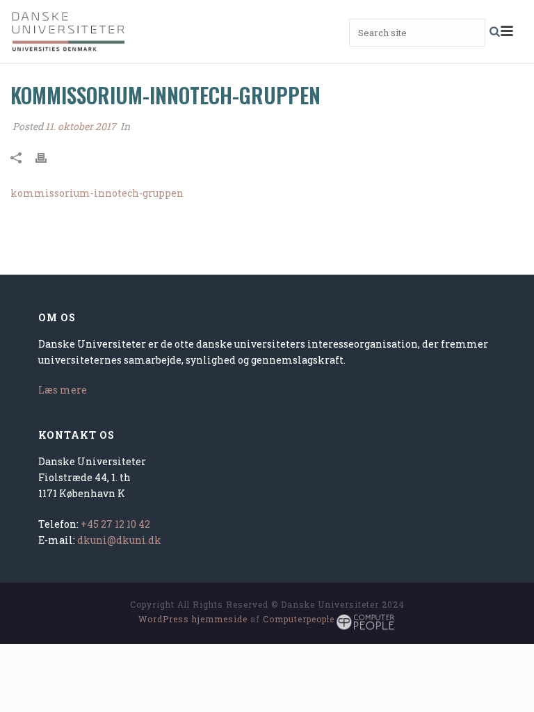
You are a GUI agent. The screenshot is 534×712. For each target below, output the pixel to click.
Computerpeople (298, 618)
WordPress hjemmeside (193, 618)
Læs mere (62, 389)
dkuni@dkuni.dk (119, 540)
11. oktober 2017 (80, 126)
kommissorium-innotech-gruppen (97, 193)
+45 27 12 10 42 (115, 524)
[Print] (47, 156)
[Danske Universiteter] (69, 31)
